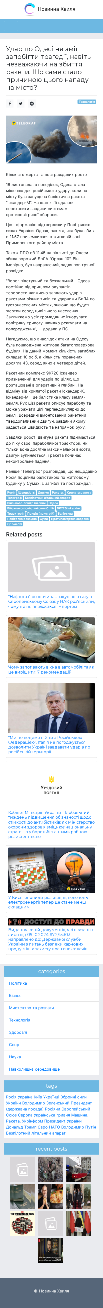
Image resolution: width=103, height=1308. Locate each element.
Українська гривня (52, 1114)
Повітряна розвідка (22, 519)
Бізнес (15, 995)
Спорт (15, 1044)
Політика (18, 983)
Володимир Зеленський (46, 1102)
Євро (43, 1127)
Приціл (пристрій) (40, 513)
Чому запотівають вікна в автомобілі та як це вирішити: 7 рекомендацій (51, 669)
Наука (15, 1056)
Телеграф (14, 498)
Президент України (63, 1121)
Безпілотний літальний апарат (47, 498)
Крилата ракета (79, 492)
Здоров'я (18, 1032)
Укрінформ (32, 1121)
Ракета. (58, 492)
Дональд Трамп (21, 1127)
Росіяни (52, 1108)
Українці (51, 1096)
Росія (11, 492)
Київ (38, 1096)
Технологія (87, 102)
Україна (25, 1096)
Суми (44, 519)
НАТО (54, 1127)
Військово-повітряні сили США (30, 508)
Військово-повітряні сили (26, 503)
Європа (25, 1114)
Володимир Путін (78, 1127)
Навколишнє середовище (34, 1069)
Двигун (43, 492)
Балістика (65, 513)
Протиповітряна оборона (70, 519)
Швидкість (26, 492)
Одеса (53, 503)
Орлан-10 (14, 524)
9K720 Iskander (68, 508)
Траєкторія (15, 513)
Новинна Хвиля (55, 9)
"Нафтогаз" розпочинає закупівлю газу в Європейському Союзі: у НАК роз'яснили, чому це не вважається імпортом (51, 601)
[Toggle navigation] (11, 26)
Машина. (79, 1114)
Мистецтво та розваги (31, 1007)
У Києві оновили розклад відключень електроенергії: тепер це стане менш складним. (48, 902)
